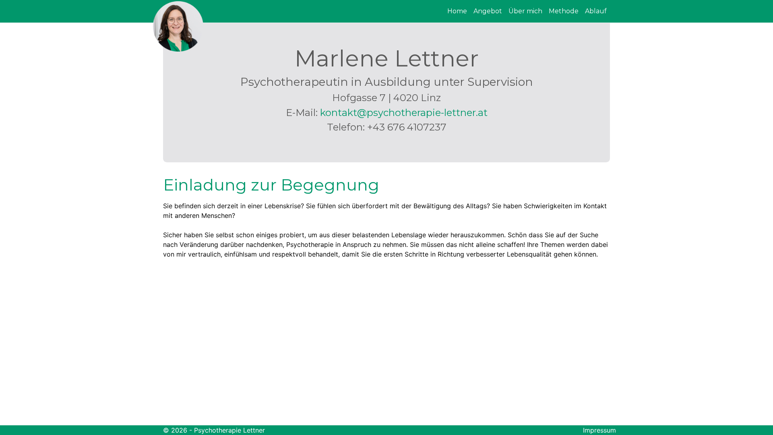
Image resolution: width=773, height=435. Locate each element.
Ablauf (596, 11)
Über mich (525, 11)
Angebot (487, 11)
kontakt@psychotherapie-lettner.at (404, 112)
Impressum (599, 430)
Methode (564, 11)
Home (457, 11)
